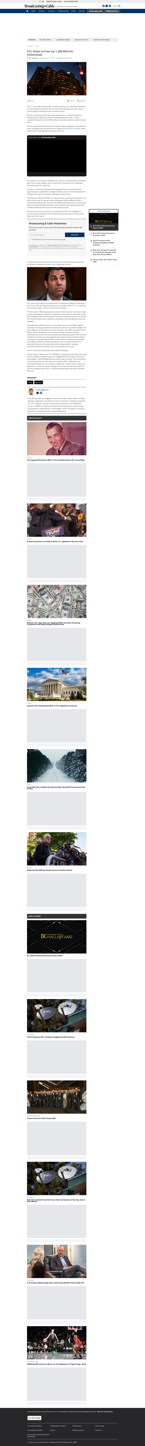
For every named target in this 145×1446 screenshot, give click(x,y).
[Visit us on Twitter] (106, 6)
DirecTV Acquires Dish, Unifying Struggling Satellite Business (103, 243)
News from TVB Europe (101, 40)
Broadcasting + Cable (54, 1)
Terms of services (52, 245)
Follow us (72, 101)
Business (30, 46)
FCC (31, 106)
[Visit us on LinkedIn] (110, 6)
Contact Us (98, 1430)
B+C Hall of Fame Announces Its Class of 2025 (104, 234)
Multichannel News (71, 1)
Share (32, 101)
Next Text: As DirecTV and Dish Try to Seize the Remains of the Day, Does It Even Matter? (104, 252)
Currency (51, 11)
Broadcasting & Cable (47, 58)
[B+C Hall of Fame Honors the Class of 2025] (103, 222)
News (33, 11)
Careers (52, 1430)
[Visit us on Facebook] (103, 6)
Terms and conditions (35, 1426)
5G (75, 305)
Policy (73, 11)
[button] (116, 6)
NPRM (63, 189)
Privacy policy (76, 1426)
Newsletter (83, 101)
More (81, 11)
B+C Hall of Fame (45, 40)
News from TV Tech (81, 40)
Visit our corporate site (105, 1412)
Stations (42, 11)
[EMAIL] (41, 393)
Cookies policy (99, 1426)
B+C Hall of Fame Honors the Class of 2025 (104, 227)
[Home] (27, 11)
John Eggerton (33, 58)
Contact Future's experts (58, 1426)
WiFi (41, 185)
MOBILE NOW (73, 129)
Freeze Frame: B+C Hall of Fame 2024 (105, 261)
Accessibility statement (35, 1430)
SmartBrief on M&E (63, 40)
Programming (63, 11)
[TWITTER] (38, 393)
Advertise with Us (78, 1430)
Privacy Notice (33, 247)
